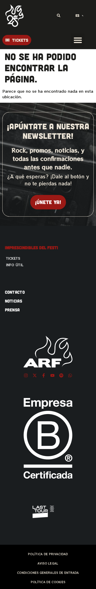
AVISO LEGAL (48, 563)
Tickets (13, 258)
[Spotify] (61, 375)
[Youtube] (52, 375)
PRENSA (12, 309)
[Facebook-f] (43, 375)
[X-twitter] (35, 375)
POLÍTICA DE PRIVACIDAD (48, 554)
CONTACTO (15, 292)
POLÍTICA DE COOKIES (48, 582)
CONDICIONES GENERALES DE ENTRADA (48, 573)
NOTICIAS (13, 300)
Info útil (15, 264)
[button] (77, 40)
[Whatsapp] (70, 375)
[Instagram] (26, 375)
